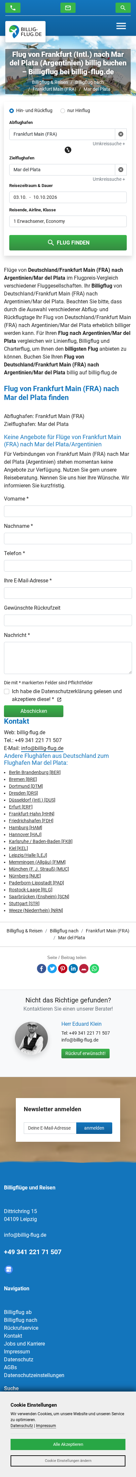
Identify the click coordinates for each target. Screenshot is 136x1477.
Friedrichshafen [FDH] (31, 820)
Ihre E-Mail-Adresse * (28, 580)
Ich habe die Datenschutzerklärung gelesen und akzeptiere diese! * (67, 695)
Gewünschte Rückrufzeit (32, 608)
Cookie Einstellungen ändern (68, 1461)
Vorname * (16, 499)
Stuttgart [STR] (24, 903)
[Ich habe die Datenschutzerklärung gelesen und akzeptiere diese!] (58, 699)
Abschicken (33, 711)
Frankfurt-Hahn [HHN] (31, 813)
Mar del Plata (97, 89)
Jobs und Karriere (24, 1344)
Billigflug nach (89, 82)
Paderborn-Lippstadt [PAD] (36, 882)
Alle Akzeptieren (68, 1444)
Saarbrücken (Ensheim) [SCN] (39, 896)
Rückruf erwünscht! (85, 1053)
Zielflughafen (21, 157)
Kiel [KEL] (18, 848)
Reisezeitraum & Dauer (31, 185)
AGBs (10, 1367)
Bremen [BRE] (23, 779)
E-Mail (83, 968)
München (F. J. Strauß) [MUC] (39, 869)
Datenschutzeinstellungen (34, 1375)
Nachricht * (17, 635)
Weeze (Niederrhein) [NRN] (36, 910)
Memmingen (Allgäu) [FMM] (37, 862)
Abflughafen (21, 122)
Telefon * (14, 553)
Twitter (52, 968)
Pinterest (62, 968)
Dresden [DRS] (23, 793)
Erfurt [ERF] (21, 806)
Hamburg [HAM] (25, 827)
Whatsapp (94, 968)
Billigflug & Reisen (50, 82)
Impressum (17, 1351)
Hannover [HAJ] (25, 834)
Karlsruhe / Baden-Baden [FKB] (41, 841)
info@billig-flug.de (42, 748)
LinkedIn (73, 968)
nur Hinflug (78, 110)
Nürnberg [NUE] (25, 876)
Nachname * (18, 526)
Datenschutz (18, 1359)
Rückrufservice (21, 1328)
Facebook (41, 968)
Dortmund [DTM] (26, 786)
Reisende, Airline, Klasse (32, 209)
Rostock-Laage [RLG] (30, 889)
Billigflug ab (18, 1312)
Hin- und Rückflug (34, 110)
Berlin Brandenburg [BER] (35, 772)
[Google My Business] (9, 1269)
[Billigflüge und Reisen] (25, 31)
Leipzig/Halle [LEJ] (28, 855)
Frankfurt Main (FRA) (54, 89)
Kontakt (13, 1336)
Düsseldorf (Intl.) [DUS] (32, 800)
